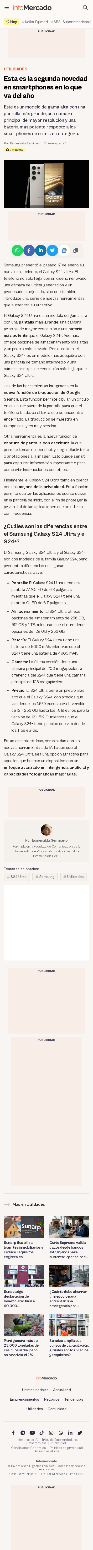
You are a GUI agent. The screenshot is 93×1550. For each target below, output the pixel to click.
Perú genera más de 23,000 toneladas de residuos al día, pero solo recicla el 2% (21, 1348)
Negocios (52, 1399)
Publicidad (58, 1443)
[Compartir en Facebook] (29, 250)
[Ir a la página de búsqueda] (85, 7)
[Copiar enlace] (76, 250)
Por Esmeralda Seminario (22, 143)
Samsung (47, 877)
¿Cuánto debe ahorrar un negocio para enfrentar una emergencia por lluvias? (68, 1299)
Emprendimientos (24, 1399)
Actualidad (62, 1390)
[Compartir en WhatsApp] (17, 250)
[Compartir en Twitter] (52, 250)
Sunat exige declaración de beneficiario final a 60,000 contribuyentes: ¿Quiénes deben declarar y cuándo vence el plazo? (19, 1299)
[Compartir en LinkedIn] (40, 250)
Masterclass (37, 1443)
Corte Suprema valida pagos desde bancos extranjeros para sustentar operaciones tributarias (68, 1250)
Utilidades (15, 69)
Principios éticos (47, 1451)
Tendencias (73, 1399)
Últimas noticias (35, 1390)
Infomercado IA (27, 1440)
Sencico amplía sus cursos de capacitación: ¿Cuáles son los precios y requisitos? (69, 1348)
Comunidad (57, 1409)
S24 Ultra (19, 877)
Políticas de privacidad (66, 1448)
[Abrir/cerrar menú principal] (6, 7)
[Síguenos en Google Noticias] (64, 250)
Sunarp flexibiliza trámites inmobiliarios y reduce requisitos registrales (23, 1250)
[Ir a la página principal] (32, 7)
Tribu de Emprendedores (60, 1440)
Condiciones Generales (28, 1448)
